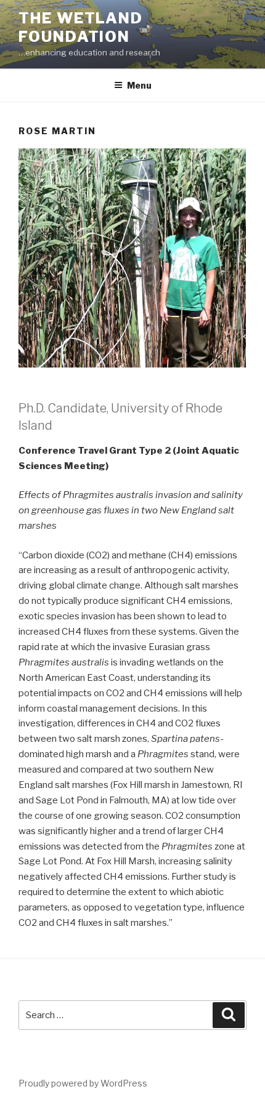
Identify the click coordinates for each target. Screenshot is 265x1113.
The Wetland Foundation (80, 27)
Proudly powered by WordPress (82, 1083)
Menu (139, 85)
